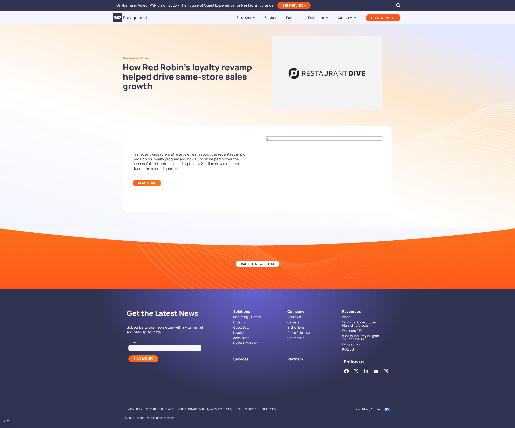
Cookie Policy (268, 409)
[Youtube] (376, 371)
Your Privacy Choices (368, 409)
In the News (296, 327)
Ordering (239, 322)
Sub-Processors (246, 409)
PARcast (348, 349)
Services (271, 17)
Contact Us (295, 337)
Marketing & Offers (247, 316)
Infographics (351, 344)
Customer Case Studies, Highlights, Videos (359, 323)
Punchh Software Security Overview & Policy (204, 409)
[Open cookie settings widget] (7, 421)
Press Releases (298, 332)
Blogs (346, 316)
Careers (293, 322)
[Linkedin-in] (366, 371)
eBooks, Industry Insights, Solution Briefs (361, 337)
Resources (316, 17)
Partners (292, 17)
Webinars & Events (355, 330)
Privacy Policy (133, 409)
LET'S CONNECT (383, 18)
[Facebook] (346, 371)
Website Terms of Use (159, 409)
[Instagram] (385, 371)
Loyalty (238, 332)
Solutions (244, 17)
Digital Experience (246, 343)
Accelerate (241, 337)
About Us (294, 316)
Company (345, 17)
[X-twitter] (356, 371)
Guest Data (241, 327)
